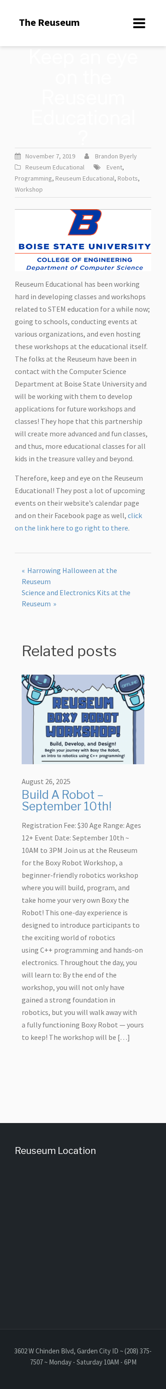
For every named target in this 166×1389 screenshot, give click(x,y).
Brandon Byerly (116, 156)
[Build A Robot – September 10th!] (83, 718)
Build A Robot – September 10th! (67, 800)
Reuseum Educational (54, 167)
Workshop (29, 189)
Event (114, 167)
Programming (33, 178)
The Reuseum (49, 22)
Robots (128, 178)
